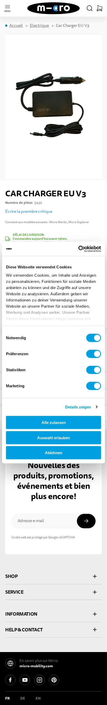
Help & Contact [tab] (24, 629)
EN (38, 698)
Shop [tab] (11, 576)
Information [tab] (21, 613)
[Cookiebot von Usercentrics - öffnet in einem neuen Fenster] (78, 248)
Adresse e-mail (31, 521)
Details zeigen (78, 407)
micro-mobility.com (36, 666)
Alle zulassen (54, 422)
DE (22, 698)
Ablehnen (53, 453)
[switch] (93, 354)
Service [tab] (14, 591)
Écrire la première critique (28, 211)
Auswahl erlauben (53, 437)
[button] (90, 8)
